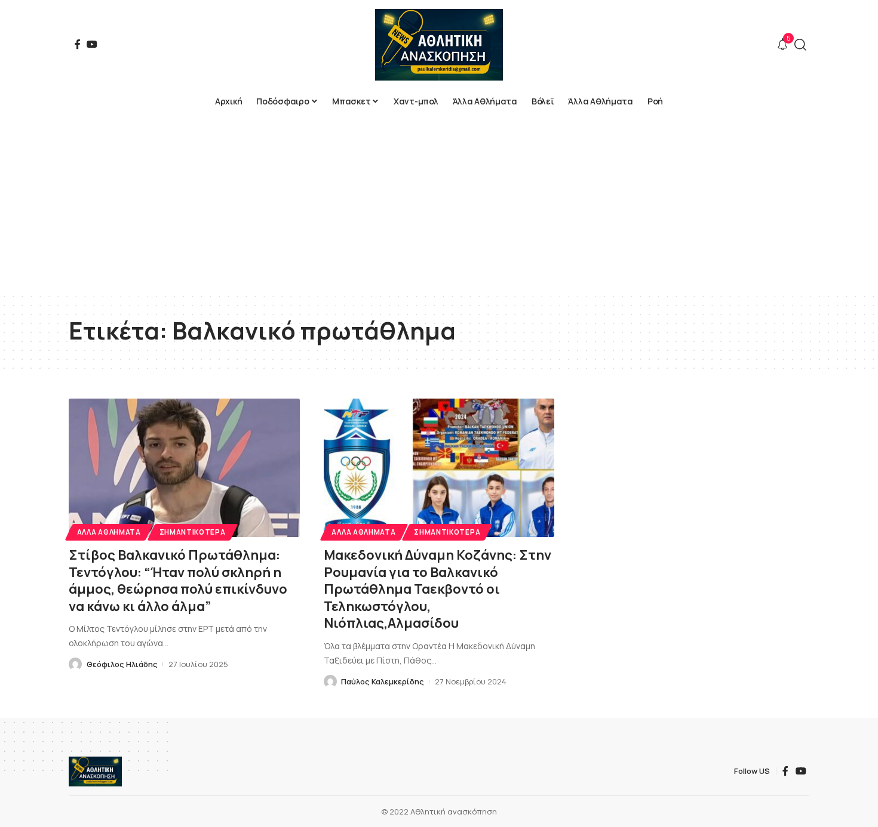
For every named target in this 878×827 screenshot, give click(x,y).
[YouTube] (92, 44)
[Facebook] (78, 44)
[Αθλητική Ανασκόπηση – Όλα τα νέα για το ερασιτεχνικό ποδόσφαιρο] (95, 771)
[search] (800, 45)
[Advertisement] (439, 202)
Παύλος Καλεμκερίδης (382, 681)
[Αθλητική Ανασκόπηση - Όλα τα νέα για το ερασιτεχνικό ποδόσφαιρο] (438, 45)
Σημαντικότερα (192, 531)
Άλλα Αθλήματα (109, 531)
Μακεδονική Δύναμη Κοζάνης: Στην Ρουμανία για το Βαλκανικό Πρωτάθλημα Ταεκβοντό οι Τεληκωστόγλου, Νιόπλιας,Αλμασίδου (437, 589)
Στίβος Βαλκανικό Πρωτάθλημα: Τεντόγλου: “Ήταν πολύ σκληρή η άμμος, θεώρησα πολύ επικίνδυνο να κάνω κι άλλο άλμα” (178, 580)
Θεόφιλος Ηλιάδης (122, 664)
